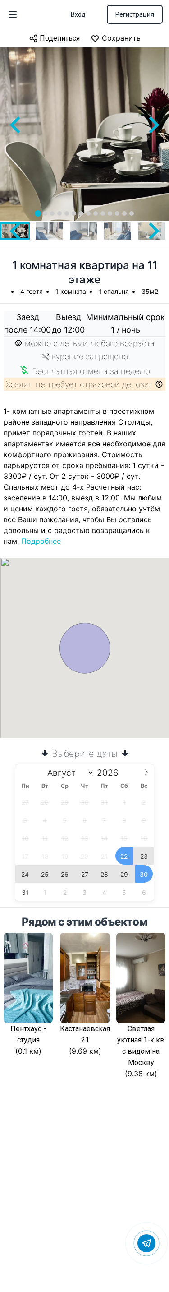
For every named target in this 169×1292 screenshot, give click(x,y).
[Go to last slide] (16, 125)
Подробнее (41, 541)
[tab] (38, 213)
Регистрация (134, 14)
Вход (78, 14)
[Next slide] (153, 125)
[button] (49, 231)
